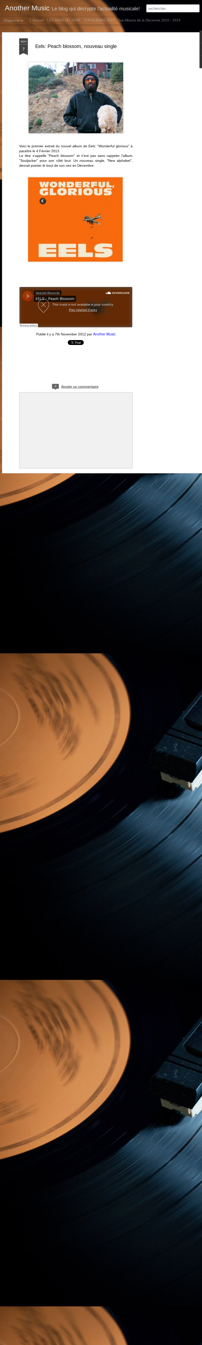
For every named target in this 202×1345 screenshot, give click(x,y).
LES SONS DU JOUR (63, 20)
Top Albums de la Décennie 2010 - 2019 (149, 20)
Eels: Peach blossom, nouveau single (76, 46)
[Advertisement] (159, 116)
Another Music (104, 333)
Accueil (38, 20)
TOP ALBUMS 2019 (99, 20)
